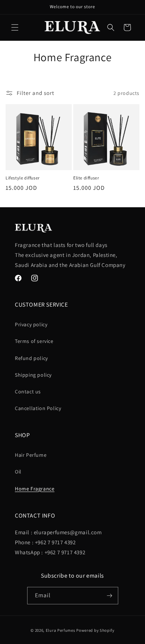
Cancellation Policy (38, 408)
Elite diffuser (86, 178)
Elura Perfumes (60, 630)
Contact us (28, 391)
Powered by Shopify (95, 630)
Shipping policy (33, 374)
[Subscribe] (110, 595)
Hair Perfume (30, 455)
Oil (18, 471)
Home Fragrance (34, 488)
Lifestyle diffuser (23, 178)
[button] (15, 27)
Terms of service (34, 341)
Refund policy (31, 358)
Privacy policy (31, 324)
